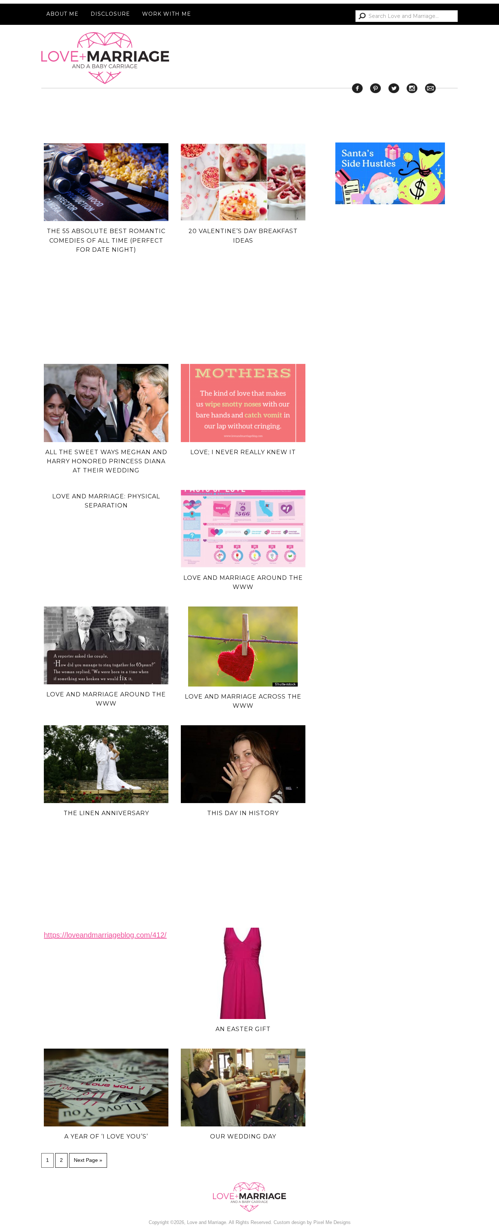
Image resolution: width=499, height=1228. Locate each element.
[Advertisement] (390, 503)
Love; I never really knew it (243, 452)
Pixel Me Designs (332, 1222)
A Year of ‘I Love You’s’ (106, 1136)
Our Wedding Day (243, 1136)
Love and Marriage (105, 58)
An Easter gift (243, 1029)
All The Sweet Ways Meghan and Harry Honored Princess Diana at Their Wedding (106, 461)
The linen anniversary (106, 813)
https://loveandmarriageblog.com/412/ (105, 935)
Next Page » (88, 1160)
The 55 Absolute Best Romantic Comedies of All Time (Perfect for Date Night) (106, 240)
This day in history (243, 813)
